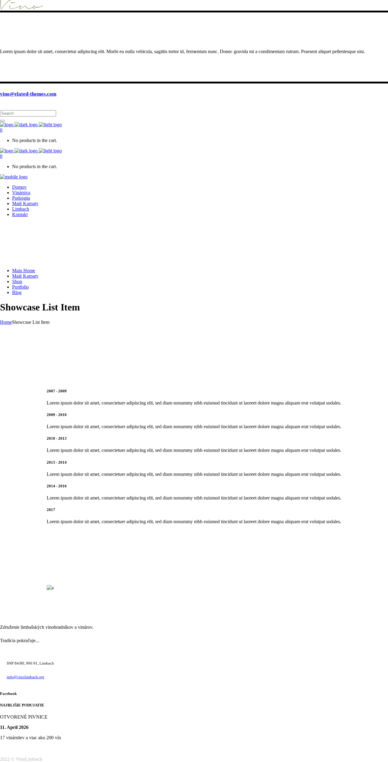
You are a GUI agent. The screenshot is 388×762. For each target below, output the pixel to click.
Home (6, 322)
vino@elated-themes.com (28, 94)
